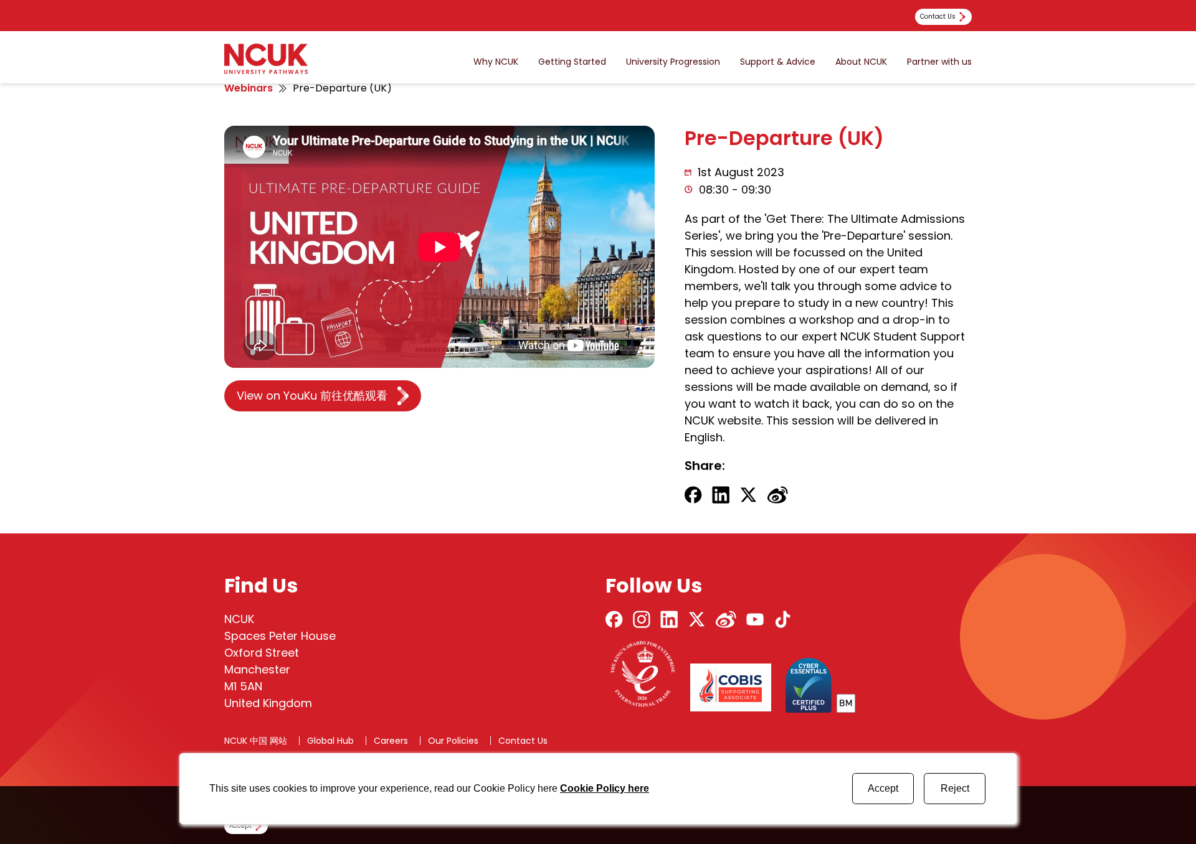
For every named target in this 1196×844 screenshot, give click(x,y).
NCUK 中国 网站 (255, 740)
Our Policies (453, 740)
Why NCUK (495, 62)
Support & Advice (777, 62)
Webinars (248, 88)
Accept (883, 788)
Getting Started (572, 62)
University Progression (673, 62)
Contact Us (523, 740)
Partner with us (939, 62)
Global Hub (330, 740)
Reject (955, 788)
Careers (391, 740)
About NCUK (861, 62)
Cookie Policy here (604, 788)
